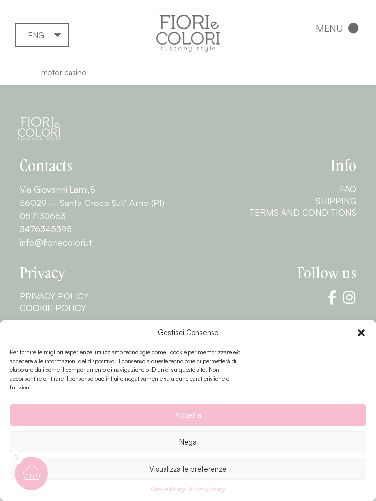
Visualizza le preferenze (188, 469)
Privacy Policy (207, 489)
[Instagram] (349, 297)
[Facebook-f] (332, 297)
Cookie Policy (168, 489)
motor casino (64, 72)
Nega (188, 442)
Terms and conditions (302, 212)
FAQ (348, 188)
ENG (36, 35)
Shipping (336, 200)
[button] (361, 333)
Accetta (188, 415)
